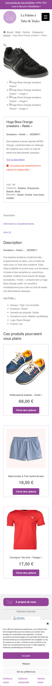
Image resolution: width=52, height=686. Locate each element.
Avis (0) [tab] (7, 232)
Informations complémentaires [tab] (18, 223)
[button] (47, 623)
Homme (26, 31)
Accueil (10, 31)
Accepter (26, 655)
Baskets (7, 35)
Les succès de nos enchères (20, 2)
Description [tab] (9, 215)
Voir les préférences (26, 671)
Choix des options (26, 410)
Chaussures (37, 31)
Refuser (26, 663)
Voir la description (15, 159)
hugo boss (38, 194)
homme (28, 194)
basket (20, 194)
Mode (18, 31)
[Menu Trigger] (46, 17)
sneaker (10, 197)
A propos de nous (26, 602)
